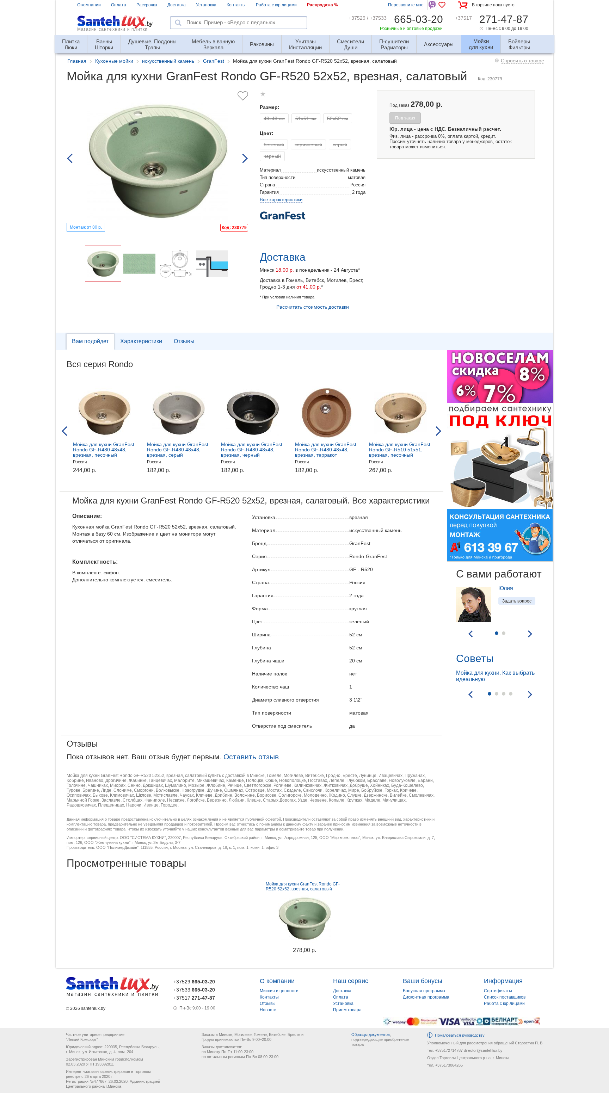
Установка (206, 4)
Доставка (176, 4)
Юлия (505, 588)
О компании (89, 4)
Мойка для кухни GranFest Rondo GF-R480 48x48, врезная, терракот (325, 449)
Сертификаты (498, 990)
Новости (268, 1009)
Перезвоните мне (406, 4)
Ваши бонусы (422, 980)
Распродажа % (322, 4)
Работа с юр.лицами (276, 4)
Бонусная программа (424, 990)
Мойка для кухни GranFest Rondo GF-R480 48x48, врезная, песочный (103, 449)
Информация (503, 980)
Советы (475, 658)
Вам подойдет (90, 341)
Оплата (118, 4)
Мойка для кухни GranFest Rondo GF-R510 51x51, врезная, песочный (399, 449)
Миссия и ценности (279, 990)
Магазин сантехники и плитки (112, 29)
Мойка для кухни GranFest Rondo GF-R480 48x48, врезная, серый (177, 449)
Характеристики (141, 341)
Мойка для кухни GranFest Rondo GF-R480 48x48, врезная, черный (251, 449)
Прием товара (347, 1009)
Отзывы (184, 341)
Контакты (236, 4)
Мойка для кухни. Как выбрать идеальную (495, 676)
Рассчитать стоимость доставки (312, 307)
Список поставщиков (504, 997)
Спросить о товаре (522, 60)
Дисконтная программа (426, 997)
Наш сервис (350, 980)
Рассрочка (146, 4)
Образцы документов (370, 1034)
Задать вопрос (516, 601)
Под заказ (405, 118)
